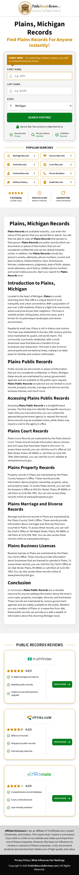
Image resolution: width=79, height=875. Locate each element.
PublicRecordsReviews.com (43, 866)
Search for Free (39, 118)
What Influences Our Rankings (48, 860)
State (10, 99)
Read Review (60, 684)
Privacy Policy (22, 860)
